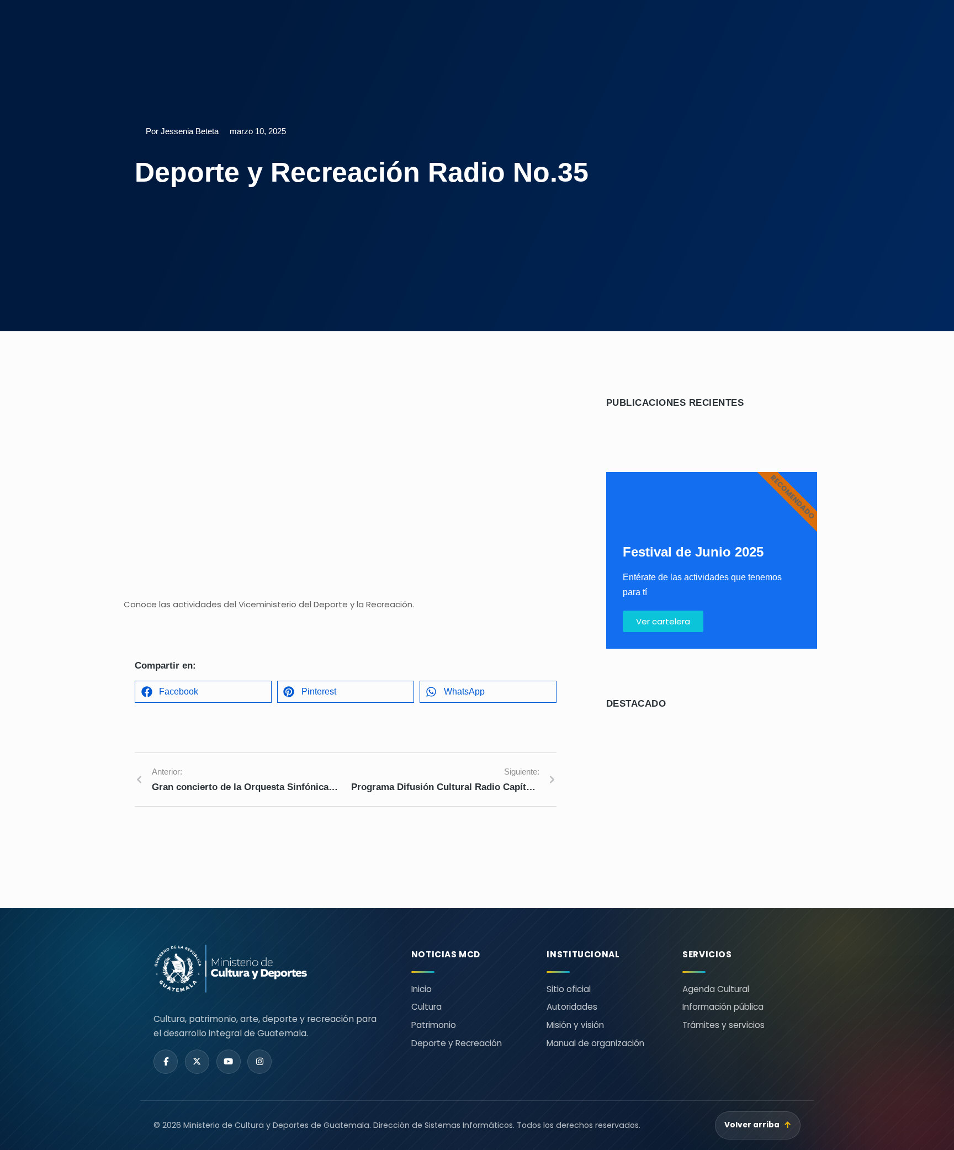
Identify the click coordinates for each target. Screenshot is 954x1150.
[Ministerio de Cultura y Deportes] (269, 969)
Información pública (723, 1007)
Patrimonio (433, 1025)
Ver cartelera (663, 621)
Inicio (421, 989)
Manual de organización (595, 1043)
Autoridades (572, 1007)
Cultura (426, 1007)
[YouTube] (228, 1062)
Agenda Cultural (715, 989)
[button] (203, 692)
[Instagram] (259, 1062)
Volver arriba (758, 1125)
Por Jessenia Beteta (182, 131)
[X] (197, 1062)
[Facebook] (165, 1062)
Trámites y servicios (723, 1025)
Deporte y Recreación (456, 1043)
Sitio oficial (569, 989)
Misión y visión (575, 1025)
